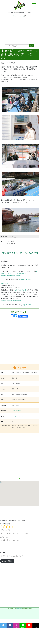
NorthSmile (19, 608)
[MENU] (33, 3)
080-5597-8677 (16, 410)
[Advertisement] (19, 341)
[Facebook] (10, 624)
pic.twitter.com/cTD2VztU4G (11, 301)
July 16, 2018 (26, 305)
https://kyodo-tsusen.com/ (19, 416)
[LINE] (23, 624)
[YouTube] (29, 624)
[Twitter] (3, 624)
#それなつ (4, 283)
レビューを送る (7, 561)
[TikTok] (35, 624)
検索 (31, 46)
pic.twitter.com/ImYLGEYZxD (11, 275)
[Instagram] (16, 624)
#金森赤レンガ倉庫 (20, 290)
